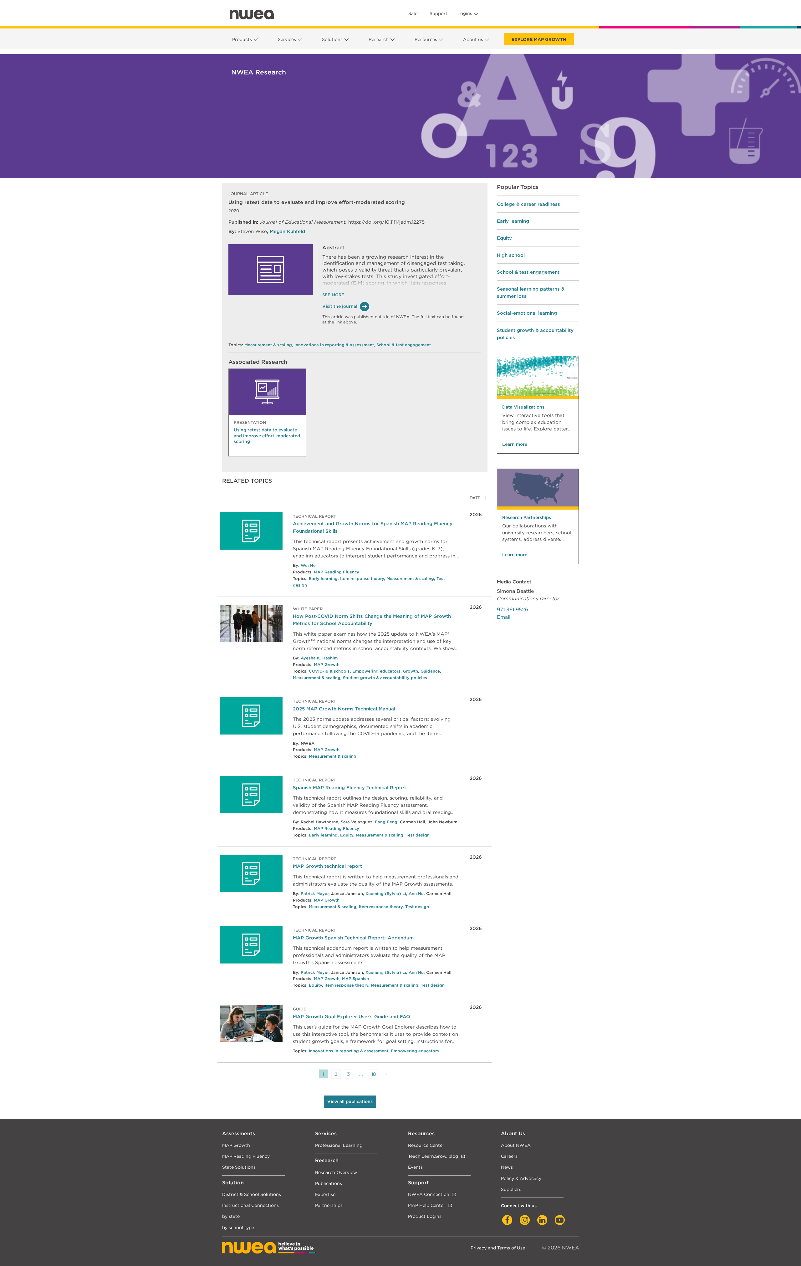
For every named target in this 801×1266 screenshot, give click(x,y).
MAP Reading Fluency (336, 572)
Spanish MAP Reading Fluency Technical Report (349, 787)
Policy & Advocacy (521, 1178)
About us (473, 39)
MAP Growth (326, 664)
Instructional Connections (250, 1205)
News (507, 1167)
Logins (464, 13)
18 (373, 1074)
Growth (410, 671)
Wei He (308, 565)
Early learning (323, 578)
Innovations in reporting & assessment (334, 345)
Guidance (430, 671)
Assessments (238, 1133)
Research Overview (336, 1172)
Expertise (325, 1194)
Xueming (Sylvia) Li (385, 893)
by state (231, 1216)
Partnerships (329, 1205)
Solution (233, 1183)
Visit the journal (339, 306)
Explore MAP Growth (539, 39)
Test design (418, 835)
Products (242, 39)
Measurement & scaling (268, 345)
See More (333, 294)
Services (287, 39)
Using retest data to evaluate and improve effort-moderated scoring (267, 435)
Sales (414, 13)
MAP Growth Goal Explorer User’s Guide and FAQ (351, 1016)
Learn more (514, 444)
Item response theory (362, 578)
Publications (328, 1183)
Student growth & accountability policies (385, 677)
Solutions (332, 39)
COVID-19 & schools (329, 671)
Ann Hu (416, 893)
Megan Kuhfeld (287, 231)
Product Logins (424, 1216)
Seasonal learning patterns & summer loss (530, 292)
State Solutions (239, 1167)
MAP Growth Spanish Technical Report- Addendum (353, 937)
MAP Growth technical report (327, 866)
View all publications (350, 1101)
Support (438, 13)
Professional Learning (338, 1145)
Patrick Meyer (315, 893)
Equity (346, 835)
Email (503, 617)
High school (511, 255)
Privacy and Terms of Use (498, 1247)
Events (415, 1167)
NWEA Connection (428, 1194)
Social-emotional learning (527, 313)
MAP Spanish (355, 978)
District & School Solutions (251, 1194)
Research (379, 39)
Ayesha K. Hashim (319, 658)
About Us (513, 1133)
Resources (426, 39)
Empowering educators (376, 671)
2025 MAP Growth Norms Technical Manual (344, 708)
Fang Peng (386, 822)
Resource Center (426, 1145)
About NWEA (516, 1145)
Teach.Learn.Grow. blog (433, 1156)
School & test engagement (403, 345)
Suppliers (511, 1189)
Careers (509, 1156)
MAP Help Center (426, 1205)
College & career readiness (528, 204)
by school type (238, 1227)
